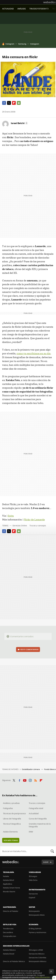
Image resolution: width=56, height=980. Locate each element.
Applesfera (7, 884)
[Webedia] (49, 2)
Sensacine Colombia (37, 957)
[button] (19, 123)
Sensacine (33, 893)
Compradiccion (9, 936)
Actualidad (34, 813)
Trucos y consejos (37, 525)
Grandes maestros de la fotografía (40, 825)
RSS (35, 780)
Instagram (9, 43)
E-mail (19, 103)
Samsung (22, 43)
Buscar (52, 851)
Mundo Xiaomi (9, 891)
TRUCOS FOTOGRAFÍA (39, 8)
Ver (29, 649)
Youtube (25, 780)
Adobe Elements (10, 831)
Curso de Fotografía (38, 818)
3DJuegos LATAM (36, 950)
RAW (31, 831)
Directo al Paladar (10, 911)
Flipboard (14, 103)
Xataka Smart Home (11, 887)
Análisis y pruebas (11, 803)
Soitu (11, 515)
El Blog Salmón (35, 928)
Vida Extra (33, 880)
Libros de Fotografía (12, 818)
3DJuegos (33, 876)
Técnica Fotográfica (12, 823)
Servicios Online (20, 525)
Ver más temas (11, 840)
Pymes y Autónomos (37, 932)
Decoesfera (8, 932)
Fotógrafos (8, 808)
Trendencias (8, 928)
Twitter (9, 103)
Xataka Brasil (8, 953)
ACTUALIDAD (8, 8)
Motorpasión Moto (37, 915)
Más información (42, 977)
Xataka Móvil (8, 880)
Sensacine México (36, 953)
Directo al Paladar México (14, 961)
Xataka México (9, 950)
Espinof (32, 897)
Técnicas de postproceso (14, 813)
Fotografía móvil (36, 808)
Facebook (4, 103)
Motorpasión (34, 911)
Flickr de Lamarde (34, 519)
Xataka (6, 876)
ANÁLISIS (21, 8)
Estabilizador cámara (31, 769)
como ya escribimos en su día (34, 353)
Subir (45, 862)
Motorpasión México (37, 961)
